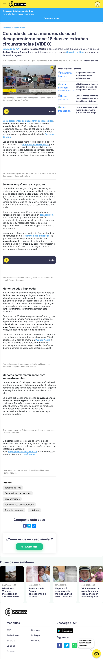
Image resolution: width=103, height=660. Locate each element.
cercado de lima (13, 487)
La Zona (11, 645)
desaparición (46, 214)
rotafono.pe (29, 454)
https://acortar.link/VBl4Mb (22, 451)
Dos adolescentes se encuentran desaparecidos (28, 120)
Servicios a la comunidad (14, 27)
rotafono (34, 510)
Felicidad (35, 640)
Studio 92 (12, 640)
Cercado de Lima (75, 52)
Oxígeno (11, 651)
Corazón (35, 630)
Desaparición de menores (18, 493)
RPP (9, 630)
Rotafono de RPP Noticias (36, 235)
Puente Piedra (42, 340)
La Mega (35, 635)
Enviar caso (31, 546)
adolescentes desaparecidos (19, 504)
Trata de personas (14, 510)
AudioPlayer (13, 635)
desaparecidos (12, 499)
